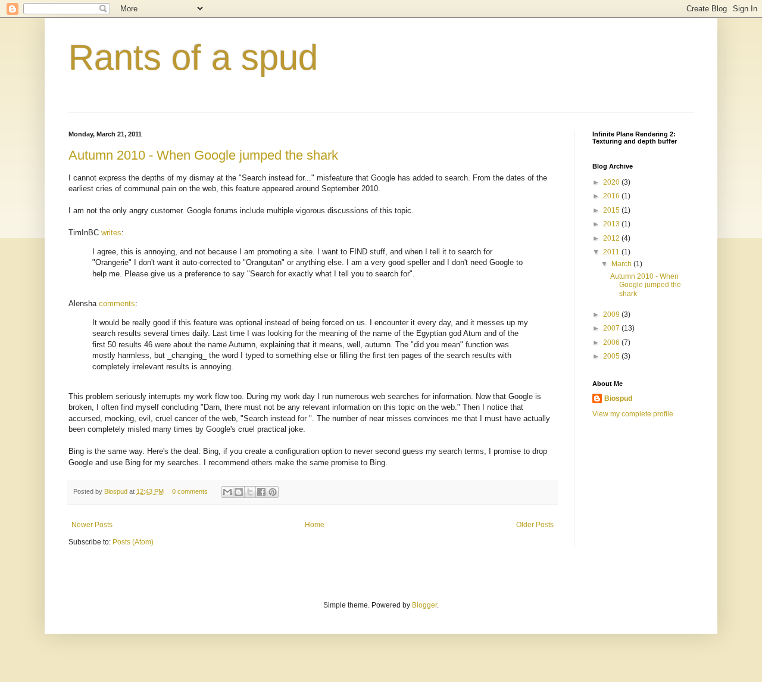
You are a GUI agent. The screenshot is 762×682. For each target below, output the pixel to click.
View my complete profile (632, 414)
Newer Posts (92, 525)
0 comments (190, 491)
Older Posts (535, 525)
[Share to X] (250, 492)
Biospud (116, 491)
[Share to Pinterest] (273, 492)
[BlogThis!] (239, 492)
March (622, 264)
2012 (612, 238)
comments (117, 303)
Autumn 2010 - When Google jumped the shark (203, 155)
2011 (612, 252)
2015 (612, 210)
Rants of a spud (193, 57)
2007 (612, 328)
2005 (612, 356)
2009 (612, 314)
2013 (612, 224)
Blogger (424, 605)
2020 (612, 182)
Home (314, 525)
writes (111, 232)
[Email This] (227, 492)
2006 (612, 342)
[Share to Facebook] (261, 492)
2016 (612, 196)
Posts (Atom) (133, 542)
